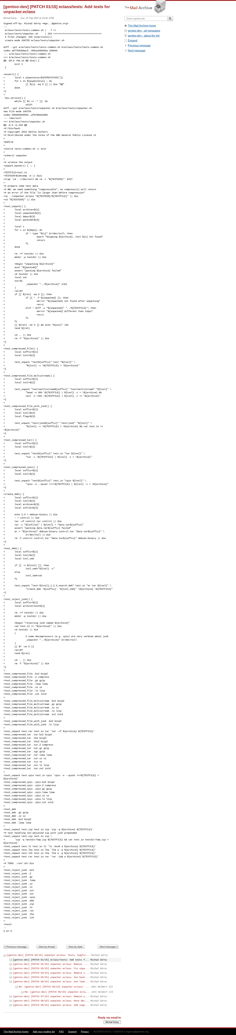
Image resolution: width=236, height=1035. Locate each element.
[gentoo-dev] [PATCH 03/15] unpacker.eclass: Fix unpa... (51, 968)
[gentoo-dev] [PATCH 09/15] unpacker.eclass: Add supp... (51, 1005)
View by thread (47, 946)
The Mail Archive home (142, 25)
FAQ (61, 1031)
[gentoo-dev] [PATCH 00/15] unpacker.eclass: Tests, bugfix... (48, 955)
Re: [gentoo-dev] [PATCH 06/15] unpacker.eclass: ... (54, 986)
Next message (108, 946)
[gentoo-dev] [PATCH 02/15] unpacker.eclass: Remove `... (51, 964)
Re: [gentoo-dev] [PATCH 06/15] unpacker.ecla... (57, 992)
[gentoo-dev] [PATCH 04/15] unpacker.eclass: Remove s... (51, 973)
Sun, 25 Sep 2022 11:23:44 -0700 (37, 18)
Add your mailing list (44, 1031)
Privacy (85, 1031)
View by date (75, 946)
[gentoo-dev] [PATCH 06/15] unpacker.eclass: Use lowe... (51, 981)
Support (72, 1031)
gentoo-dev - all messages (144, 30)
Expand (132, 40)
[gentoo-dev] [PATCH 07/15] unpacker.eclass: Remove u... (51, 996)
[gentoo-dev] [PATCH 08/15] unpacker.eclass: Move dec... (51, 1000)
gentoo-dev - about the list (143, 35)
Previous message (16, 946)
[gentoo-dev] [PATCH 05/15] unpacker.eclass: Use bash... (51, 977)
